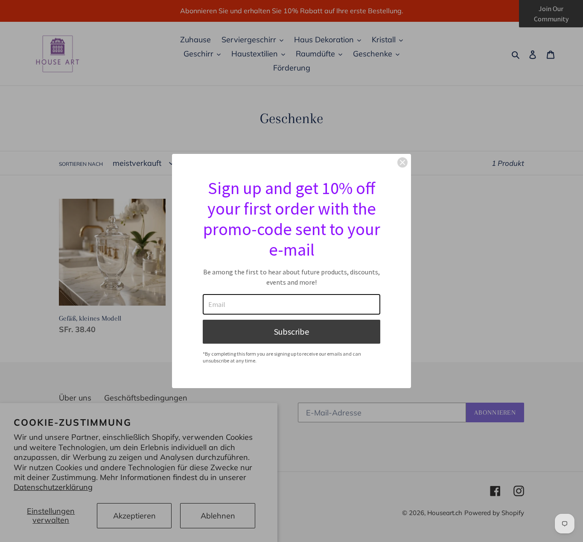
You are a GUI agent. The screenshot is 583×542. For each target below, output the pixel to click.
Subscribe (291, 331)
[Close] (402, 162)
